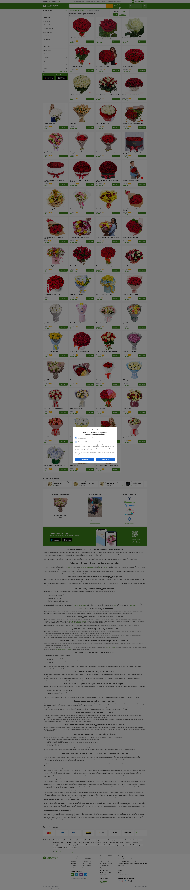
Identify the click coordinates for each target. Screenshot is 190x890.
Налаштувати (84, 459)
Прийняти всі (105, 459)
